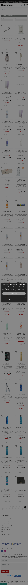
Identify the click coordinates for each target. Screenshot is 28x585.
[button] (14, 300)
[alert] (14, 292)
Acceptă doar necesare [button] (14, 296)
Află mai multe (13, 290)
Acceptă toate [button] (14, 293)
